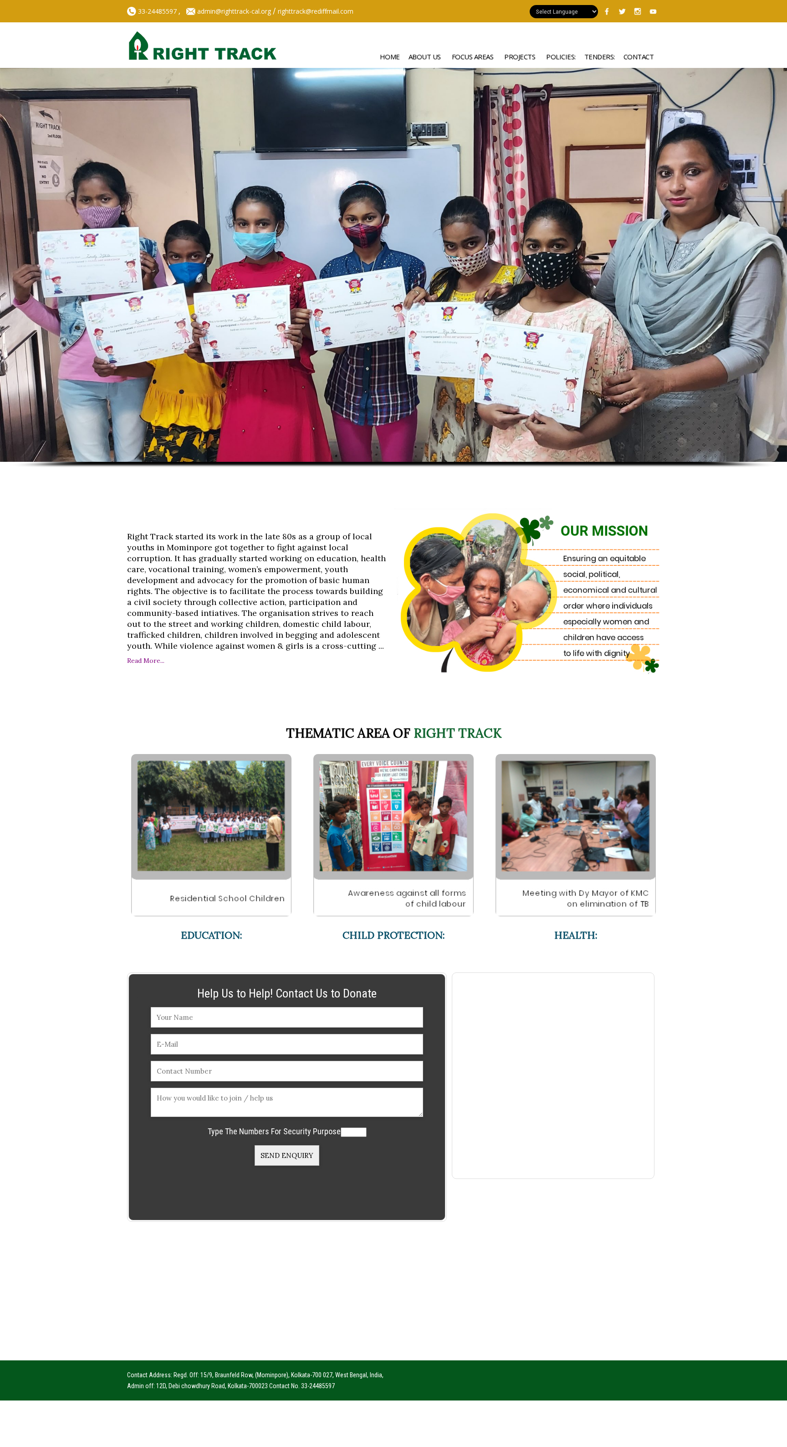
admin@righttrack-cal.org (234, 11)
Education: (211, 935)
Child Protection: (393, 935)
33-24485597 (156, 11)
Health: (576, 935)
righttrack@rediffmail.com (315, 11)
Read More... (145, 660)
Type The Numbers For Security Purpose (274, 1131)
